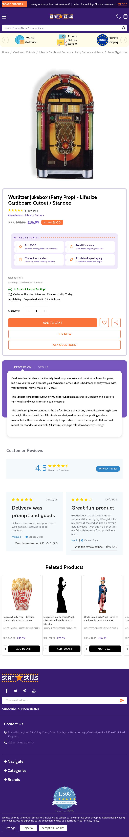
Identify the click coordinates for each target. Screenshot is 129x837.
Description (22, 367)
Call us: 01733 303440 (21, 742)
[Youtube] (33, 691)
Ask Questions (64, 345)
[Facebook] (6, 691)
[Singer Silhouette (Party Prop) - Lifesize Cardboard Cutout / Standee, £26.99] (62, 594)
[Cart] (125, 16)
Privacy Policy (91, 820)
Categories (17, 770)
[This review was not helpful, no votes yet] (54, 543)
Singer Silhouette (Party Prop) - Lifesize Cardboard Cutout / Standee (59, 620)
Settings (10, 828)
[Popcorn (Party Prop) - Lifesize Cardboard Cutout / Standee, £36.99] (21, 594)
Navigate (16, 761)
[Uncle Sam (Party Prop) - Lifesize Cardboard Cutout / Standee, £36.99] (102, 594)
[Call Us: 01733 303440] (119, 16)
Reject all (28, 828)
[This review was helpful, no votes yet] (48, 543)
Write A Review (108, 468)
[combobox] (64, 28)
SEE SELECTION (119, 4)
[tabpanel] (21, 615)
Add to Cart (52, 322)
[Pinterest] (24, 691)
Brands (14, 779)
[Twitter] (15, 691)
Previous (5, 40)
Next (123, 40)
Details (43, 367)
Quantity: (14, 310)
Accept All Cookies (52, 828)
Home (5, 52)
